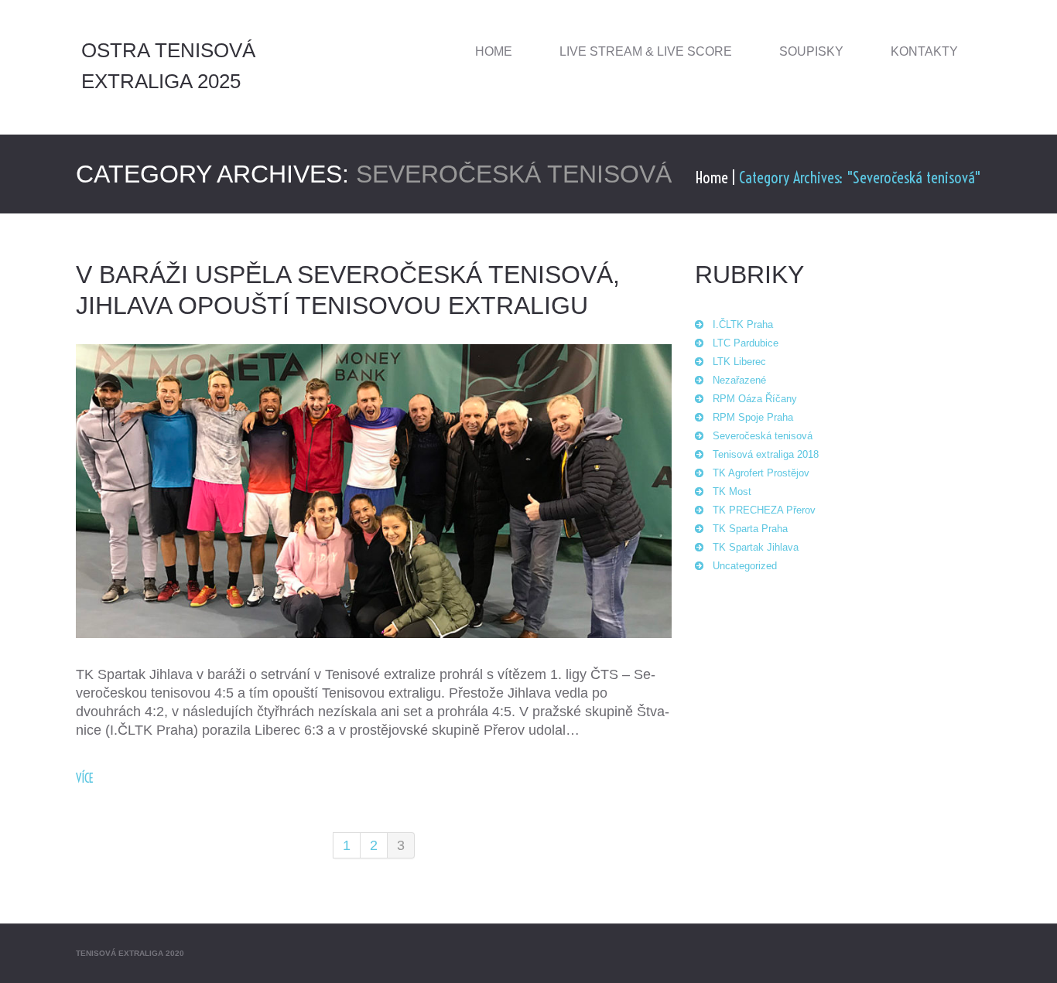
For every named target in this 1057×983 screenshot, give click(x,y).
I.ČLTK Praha (743, 324)
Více (85, 778)
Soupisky (811, 51)
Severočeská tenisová (762, 436)
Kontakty (924, 51)
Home (493, 51)
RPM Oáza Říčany (755, 398)
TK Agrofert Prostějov (761, 473)
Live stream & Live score (645, 51)
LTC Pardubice (745, 343)
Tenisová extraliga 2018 (766, 454)
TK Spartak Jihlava (756, 547)
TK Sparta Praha (750, 528)
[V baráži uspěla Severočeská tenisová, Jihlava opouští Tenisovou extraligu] (374, 491)
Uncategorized (745, 566)
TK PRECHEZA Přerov (764, 510)
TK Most (732, 491)
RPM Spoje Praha (753, 417)
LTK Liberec (739, 361)
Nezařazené (739, 380)
